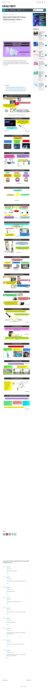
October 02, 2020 (10, 589)
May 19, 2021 (9, 599)
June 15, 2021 (9, 620)
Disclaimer (4, 2)
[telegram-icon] (42, 2)
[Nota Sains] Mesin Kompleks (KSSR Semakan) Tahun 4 (16, 88)
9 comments (14, 22)
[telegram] (15, 534)
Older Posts (29, 680)
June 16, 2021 (9, 630)
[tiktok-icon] (45, 2)
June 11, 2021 (9, 609)
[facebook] (4, 534)
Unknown (8, 566)
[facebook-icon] (37, 2)
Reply (7, 572)
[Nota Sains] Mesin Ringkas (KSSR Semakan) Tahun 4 (16, 90)
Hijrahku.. (8, 608)
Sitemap (8, 2)
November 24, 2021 (10, 652)
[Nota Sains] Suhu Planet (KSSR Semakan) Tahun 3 (15, 87)
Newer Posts (5, 680)
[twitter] (7, 534)
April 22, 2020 (9, 568)
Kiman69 (8, 640)
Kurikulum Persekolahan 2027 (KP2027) (41, 43)
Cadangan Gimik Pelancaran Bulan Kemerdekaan (41, 54)
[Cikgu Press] (9, 6)
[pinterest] (10, 534)
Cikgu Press (25, 686)
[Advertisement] (16, 32)
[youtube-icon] (40, 2)
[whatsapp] (12, 534)
